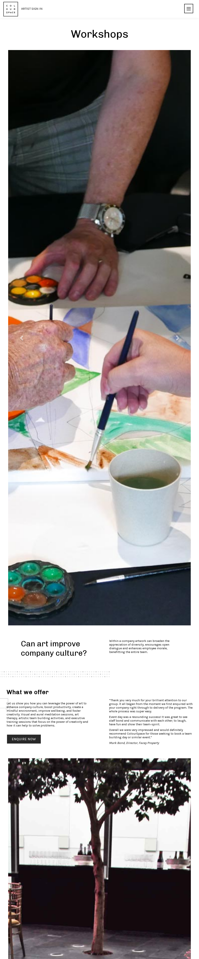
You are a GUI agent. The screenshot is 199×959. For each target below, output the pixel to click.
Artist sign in (32, 8)
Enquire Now (24, 739)
